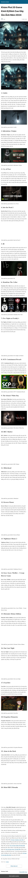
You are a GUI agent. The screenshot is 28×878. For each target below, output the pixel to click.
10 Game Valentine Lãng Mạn (17, 839)
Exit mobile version (14, 876)
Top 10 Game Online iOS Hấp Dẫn (17, 845)
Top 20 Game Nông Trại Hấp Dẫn (13, 849)
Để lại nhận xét (14, 866)
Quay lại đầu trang (23, 872)
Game (7, 861)
